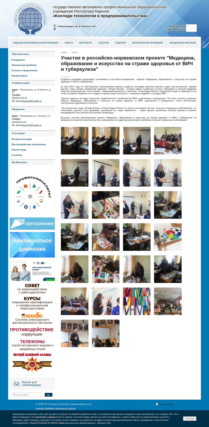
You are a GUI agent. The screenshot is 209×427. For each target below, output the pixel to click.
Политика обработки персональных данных (55, 408)
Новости (68, 43)
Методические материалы (183, 43)
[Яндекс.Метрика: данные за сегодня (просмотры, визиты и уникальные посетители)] (165, 404)
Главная (64, 52)
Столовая (16, 155)
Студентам (103, 43)
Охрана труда (18, 150)
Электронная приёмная (23, 65)
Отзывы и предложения (24, 70)
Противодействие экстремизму (28, 144)
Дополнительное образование (147, 43)
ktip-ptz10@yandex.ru (31, 101)
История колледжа (21, 139)
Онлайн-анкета (19, 76)
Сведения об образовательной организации (35, 43)
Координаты (18, 60)
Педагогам (120, 43)
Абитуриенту (85, 43)
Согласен (189, 418)
